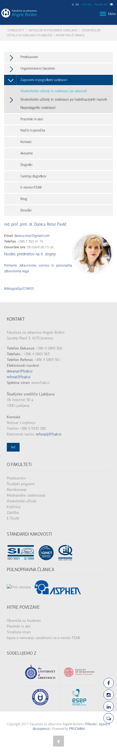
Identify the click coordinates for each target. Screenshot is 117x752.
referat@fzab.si (18, 377)
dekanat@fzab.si (19, 371)
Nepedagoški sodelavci (38, 107)
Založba (13, 512)
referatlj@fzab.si (48, 434)
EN (77, 4)
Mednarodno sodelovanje (26, 495)
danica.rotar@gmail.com (32, 236)
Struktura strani (19, 632)
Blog (23, 199)
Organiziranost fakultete (37, 68)
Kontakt (26, 142)
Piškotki (91, 724)
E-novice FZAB (31, 187)
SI (73, 4)
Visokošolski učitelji (21, 501)
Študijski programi (21, 484)
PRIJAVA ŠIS (100, 4)
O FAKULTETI (16, 30)
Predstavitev (29, 57)
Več (13, 447)
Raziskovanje (17, 489)
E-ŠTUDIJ (86, 4)
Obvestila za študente (24, 620)
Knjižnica (13, 507)
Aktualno (26, 153)
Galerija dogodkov (33, 176)
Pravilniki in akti (31, 119)
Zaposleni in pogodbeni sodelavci (53, 30)
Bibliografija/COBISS (19, 289)
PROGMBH (77, 729)
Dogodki (26, 165)
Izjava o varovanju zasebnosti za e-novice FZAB (43, 637)
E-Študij (13, 518)
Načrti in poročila (32, 130)
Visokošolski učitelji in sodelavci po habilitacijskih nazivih (63, 99)
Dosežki (26, 210)
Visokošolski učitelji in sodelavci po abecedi (53, 91)
